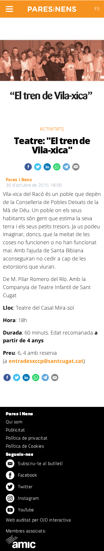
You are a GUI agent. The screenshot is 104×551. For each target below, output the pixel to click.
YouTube (25, 509)
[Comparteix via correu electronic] (75, 166)
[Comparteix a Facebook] (28, 166)
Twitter (25, 486)
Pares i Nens (19, 179)
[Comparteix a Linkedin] (47, 166)
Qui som (14, 421)
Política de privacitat (27, 437)
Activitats (52, 128)
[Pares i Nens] (52, 7)
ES (97, 8)
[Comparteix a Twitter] (37, 166)
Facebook (27, 474)
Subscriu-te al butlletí (40, 463)
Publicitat (15, 429)
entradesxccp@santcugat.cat (46, 360)
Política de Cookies (25, 445)
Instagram (28, 498)
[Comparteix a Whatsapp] (56, 166)
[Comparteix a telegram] (66, 166)
